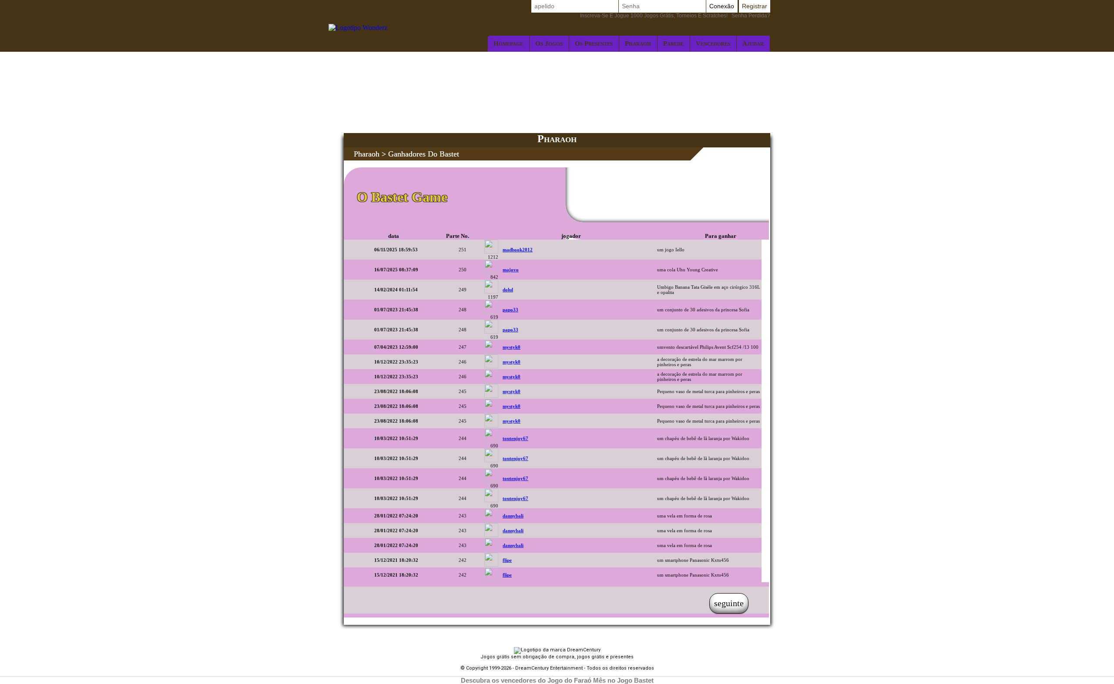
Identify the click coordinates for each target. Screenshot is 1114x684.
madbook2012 (518, 249)
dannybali (513, 515)
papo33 (510, 309)
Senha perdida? (675, 16)
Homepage (508, 43)
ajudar (753, 43)
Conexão (721, 6)
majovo (511, 269)
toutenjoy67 (515, 438)
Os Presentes (594, 43)
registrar (754, 6)
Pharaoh (638, 43)
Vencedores (713, 43)
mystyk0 (511, 347)
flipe (507, 560)
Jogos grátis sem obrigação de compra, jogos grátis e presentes (557, 657)
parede (673, 43)
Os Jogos (549, 43)
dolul (508, 289)
